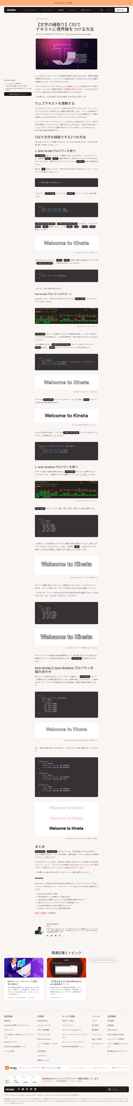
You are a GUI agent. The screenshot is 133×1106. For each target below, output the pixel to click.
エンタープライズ (44, 1025)
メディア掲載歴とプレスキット (117, 1045)
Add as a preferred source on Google (79, 34)
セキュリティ (9, 1030)
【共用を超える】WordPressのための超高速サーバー (66, 982)
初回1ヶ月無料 (40, 913)
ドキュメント (97, 1034)
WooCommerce (43, 1039)
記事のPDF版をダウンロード (17, 94)
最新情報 (95, 1030)
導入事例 (95, 1025)
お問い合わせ (112, 1030)
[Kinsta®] (11, 10)
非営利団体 (41, 1051)
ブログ (94, 1021)
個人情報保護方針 (62, 1081)
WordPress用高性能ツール (72, 1046)
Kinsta (48, 926)
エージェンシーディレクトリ (73, 1042)
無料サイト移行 (68, 1021)
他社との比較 (97, 1039)
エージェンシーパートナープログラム (74, 1036)
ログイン (109, 10)
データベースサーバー (99, 1068)
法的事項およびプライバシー (117, 1052)
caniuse (38, 298)
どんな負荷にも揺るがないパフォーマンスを (19, 1036)
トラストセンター (48, 1081)
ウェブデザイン (41, 76)
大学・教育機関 (43, 1030)
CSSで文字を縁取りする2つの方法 (16, 86)
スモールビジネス (44, 1034)
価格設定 (7, 1021)
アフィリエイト (68, 1025)
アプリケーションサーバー (78, 1068)
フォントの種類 (65, 86)
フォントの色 (78, 86)
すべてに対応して (83, 474)
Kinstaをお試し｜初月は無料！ (64, 3)
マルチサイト (42, 1056)
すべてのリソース (97, 1045)
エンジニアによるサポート (72, 1030)
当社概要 (110, 1021)
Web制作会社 (42, 1021)
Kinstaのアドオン (10, 1042)
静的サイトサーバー (118, 1068)
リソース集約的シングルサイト (47, 1045)
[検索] (101, 10)
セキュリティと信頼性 (115, 1039)
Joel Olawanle (40, 34)
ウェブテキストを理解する (13, 83)
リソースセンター (42, 19)
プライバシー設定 (76, 1081)
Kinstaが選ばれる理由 (115, 1034)
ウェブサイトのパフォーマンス (103, 960)
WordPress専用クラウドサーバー (17, 1025)
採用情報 (110, 1025)
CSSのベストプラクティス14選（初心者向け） (23, 982)
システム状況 (9, 1051)
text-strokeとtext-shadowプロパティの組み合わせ (18, 89)
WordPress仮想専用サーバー (15, 1046)
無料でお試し (121, 10)
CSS (94, 89)
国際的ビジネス (43, 1060)
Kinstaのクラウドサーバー (81, 865)
